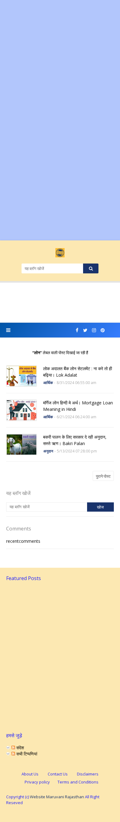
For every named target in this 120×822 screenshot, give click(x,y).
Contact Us (58, 774)
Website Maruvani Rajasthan (57, 797)
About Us (30, 774)
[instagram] (94, 330)
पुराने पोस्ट (103, 476)
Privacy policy (37, 782)
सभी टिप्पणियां (26, 754)
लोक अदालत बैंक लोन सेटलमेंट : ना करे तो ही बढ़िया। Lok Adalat (77, 372)
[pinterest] (102, 330)
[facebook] (77, 330)
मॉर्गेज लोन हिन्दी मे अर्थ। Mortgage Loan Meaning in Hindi (78, 406)
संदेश (19, 747)
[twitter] (85, 330)
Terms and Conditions (78, 782)
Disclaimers (87, 774)
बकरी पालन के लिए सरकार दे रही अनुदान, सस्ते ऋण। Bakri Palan (74, 440)
